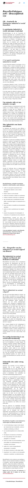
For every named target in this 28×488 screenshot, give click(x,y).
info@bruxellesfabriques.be (9, 234)
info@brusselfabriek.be (8, 473)
